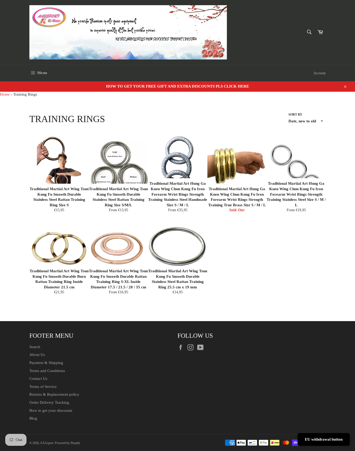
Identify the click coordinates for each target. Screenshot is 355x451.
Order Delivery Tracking (49, 402)
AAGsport (46, 443)
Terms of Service (43, 386)
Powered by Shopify (67, 443)
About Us (37, 355)
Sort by (295, 114)
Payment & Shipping (46, 363)
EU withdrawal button (324, 439)
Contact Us (38, 378)
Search (34, 347)
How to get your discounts (50, 410)
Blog (33, 418)
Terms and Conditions (47, 371)
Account (319, 73)
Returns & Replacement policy (54, 394)
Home (5, 94)
